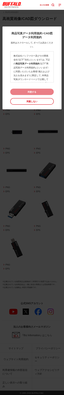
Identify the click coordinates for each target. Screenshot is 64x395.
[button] (32, 101)
